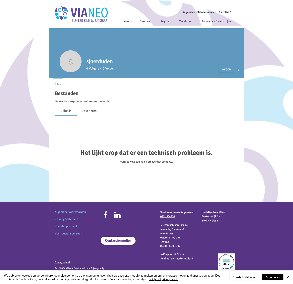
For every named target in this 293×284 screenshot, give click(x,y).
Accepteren (273, 277)
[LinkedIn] (117, 214)
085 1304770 (225, 12)
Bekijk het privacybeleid (163, 279)
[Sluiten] (288, 277)
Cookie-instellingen (245, 277)
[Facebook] (105, 214)
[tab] (66, 111)
